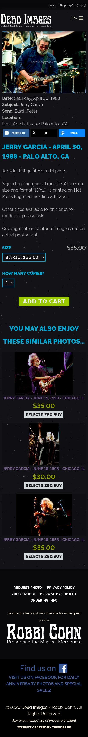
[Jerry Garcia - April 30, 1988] (44, 91)
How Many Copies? (23, 273)
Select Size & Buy (44, 414)
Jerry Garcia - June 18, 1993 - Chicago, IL (44, 539)
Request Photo (27, 588)
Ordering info (44, 600)
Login (52, 5)
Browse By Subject (58, 594)
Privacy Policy (61, 588)
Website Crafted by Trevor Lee (44, 727)
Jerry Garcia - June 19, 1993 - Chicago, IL (44, 398)
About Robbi (23, 594)
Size (6, 247)
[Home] (25, 20)
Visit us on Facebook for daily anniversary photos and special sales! (44, 684)
